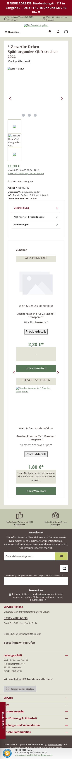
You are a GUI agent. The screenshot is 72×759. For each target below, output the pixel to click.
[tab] (35, 208)
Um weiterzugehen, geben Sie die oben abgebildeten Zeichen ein (33, 575)
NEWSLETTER (3, 720)
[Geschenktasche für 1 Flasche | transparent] (36, 405)
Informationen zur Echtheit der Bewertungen (34, 755)
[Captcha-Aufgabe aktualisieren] (64, 568)
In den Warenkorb (36, 368)
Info (6, 704)
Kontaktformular (31, 633)
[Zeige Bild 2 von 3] (29, 115)
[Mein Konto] (58, 32)
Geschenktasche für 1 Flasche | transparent (36, 438)
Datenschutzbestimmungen (37, 594)
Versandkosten (55, 744)
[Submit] (61, 556)
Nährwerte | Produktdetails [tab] (29, 216)
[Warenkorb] (66, 32)
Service (8, 697)
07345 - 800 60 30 (16, 618)
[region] (36, 119)
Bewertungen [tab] (21, 224)
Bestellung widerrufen (19, 643)
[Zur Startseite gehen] (36, 25)
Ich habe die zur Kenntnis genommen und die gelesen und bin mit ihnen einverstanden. (37, 597)
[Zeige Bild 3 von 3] (35, 115)
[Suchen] (50, 32)
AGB (35, 597)
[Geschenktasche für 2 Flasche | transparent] (36, 282)
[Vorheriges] (10, 99)
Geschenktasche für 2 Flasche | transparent (36, 315)
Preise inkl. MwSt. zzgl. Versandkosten (26, 173)
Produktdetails (36, 331)
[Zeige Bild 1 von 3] (23, 115)
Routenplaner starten (22, 688)
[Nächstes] (61, 99)
